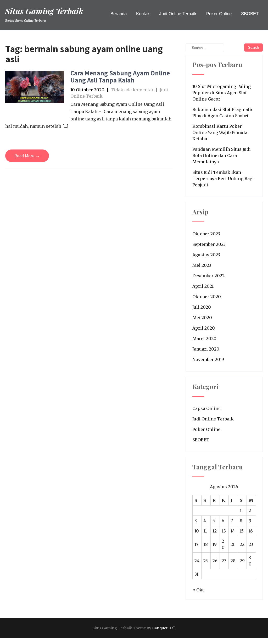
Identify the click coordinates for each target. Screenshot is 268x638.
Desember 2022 (208, 275)
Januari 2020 (205, 349)
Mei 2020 (202, 317)
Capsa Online (206, 408)
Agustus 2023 (206, 254)
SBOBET (250, 13)
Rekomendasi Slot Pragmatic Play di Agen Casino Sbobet (222, 112)
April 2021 (203, 286)
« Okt (198, 589)
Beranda (118, 13)
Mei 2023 (201, 265)
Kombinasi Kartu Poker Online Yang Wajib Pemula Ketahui (219, 132)
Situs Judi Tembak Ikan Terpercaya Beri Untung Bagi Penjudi (223, 178)
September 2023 (209, 244)
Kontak (143, 13)
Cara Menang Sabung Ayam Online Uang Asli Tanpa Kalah (120, 77)
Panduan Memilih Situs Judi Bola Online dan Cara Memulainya (221, 155)
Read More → (27, 156)
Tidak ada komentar (132, 89)
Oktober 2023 (206, 233)
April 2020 (203, 328)
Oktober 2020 (206, 296)
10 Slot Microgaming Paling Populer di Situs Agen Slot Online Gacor (221, 93)
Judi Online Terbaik (178, 13)
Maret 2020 (204, 338)
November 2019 (208, 359)
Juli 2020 (201, 307)
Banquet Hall (164, 628)
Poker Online (219, 13)
